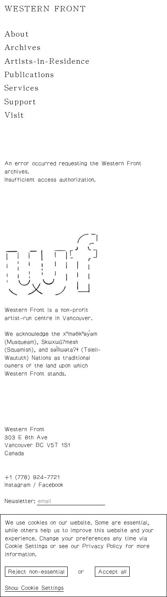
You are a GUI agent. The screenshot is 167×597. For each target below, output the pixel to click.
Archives (22, 47)
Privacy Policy (102, 546)
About (16, 34)
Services (21, 88)
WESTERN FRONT (45, 9)
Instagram (17, 485)
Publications (29, 75)
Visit (14, 115)
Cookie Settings (42, 588)
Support (20, 102)
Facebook (51, 485)
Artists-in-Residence (47, 61)
